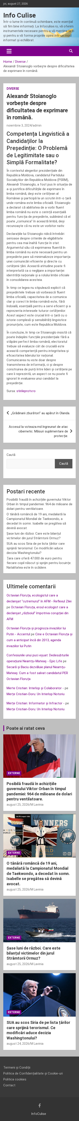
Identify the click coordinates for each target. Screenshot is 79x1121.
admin (37, 125)
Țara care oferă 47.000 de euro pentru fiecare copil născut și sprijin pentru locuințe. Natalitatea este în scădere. (39, 562)
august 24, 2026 (18, 1043)
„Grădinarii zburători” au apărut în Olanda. (40, 413)
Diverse (13, 88)
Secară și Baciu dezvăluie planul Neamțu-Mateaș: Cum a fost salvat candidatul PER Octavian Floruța (37, 673)
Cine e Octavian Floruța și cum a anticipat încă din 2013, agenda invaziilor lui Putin (39, 640)
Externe (14, 773)
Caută (11, 455)
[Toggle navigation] (9, 51)
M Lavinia (37, 804)
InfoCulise (38, 1114)
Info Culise (19, 15)
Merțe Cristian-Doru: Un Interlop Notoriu (36, 694)
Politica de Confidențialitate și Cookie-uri (33, 1073)
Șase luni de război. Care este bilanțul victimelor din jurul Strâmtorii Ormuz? (33, 953)
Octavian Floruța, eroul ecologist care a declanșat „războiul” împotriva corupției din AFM (37, 613)
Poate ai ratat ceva (25, 728)
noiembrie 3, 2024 (19, 125)
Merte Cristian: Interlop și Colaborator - (35, 688)
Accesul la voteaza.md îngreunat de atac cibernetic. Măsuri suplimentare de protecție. (38, 431)
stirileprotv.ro (26, 391)
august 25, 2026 (18, 804)
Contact (9, 1085)
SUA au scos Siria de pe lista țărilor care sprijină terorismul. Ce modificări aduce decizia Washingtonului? (36, 548)
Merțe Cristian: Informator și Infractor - (36, 703)
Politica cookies (14, 1079)
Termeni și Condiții (16, 1067)
